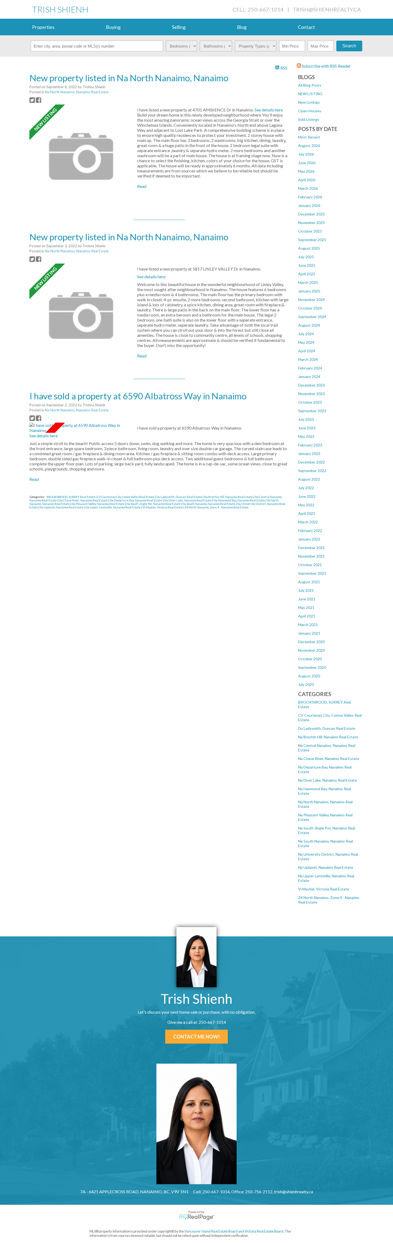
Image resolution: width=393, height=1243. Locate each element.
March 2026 (308, 188)
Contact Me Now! (196, 1037)
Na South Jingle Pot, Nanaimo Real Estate (153, 503)
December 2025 (311, 214)
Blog (241, 27)
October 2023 (310, 402)
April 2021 (306, 616)
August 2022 (309, 479)
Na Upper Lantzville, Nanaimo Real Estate (113, 507)
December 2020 (311, 641)
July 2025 (306, 256)
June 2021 (306, 599)
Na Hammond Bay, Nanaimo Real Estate (239, 500)
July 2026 (306, 154)
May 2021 (306, 607)
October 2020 (310, 659)
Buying (113, 27)
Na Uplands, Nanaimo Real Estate (325, 867)
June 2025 (306, 265)
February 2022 (310, 530)
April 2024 (306, 351)
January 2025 (309, 291)
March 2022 (308, 522)
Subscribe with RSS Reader (326, 65)
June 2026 (306, 162)
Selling (179, 27)
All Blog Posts (309, 85)
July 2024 (306, 333)
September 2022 (312, 470)
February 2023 (310, 445)
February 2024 (310, 368)
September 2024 (312, 316)
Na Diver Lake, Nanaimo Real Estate (327, 780)
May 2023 (306, 436)
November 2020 (311, 650)
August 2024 (309, 325)
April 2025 (306, 274)
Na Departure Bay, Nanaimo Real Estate (136, 500)
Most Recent (309, 137)
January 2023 (309, 453)
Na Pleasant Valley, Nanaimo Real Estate (98, 503)
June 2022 (306, 496)
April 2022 (306, 513)
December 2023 (311, 385)
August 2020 (309, 676)
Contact (306, 27)
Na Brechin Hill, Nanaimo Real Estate (328, 737)
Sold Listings (308, 119)
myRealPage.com (197, 1217)
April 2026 (306, 179)
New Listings (309, 102)
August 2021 (309, 582)
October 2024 (310, 308)
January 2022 (309, 539)
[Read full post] (81, 157)
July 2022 (306, 487)
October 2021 (310, 564)
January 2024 (309, 376)
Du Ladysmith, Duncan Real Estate (326, 728)
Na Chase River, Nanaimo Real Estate (328, 758)
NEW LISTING (310, 93)
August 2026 (309, 145)
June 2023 (306, 428)
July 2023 (306, 419)
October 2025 (310, 231)
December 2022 (311, 462)
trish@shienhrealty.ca (327, 9)
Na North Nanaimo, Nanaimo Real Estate (77, 92)
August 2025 (309, 248)
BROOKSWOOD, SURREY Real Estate (71, 497)
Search (349, 46)
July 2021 (306, 590)
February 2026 (310, 197)
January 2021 (309, 633)
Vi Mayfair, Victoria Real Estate (323, 889)
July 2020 (306, 684)
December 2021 (311, 547)
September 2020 (312, 667)
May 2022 (306, 505)
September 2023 (312, 410)
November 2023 (311, 393)
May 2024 (306, 342)
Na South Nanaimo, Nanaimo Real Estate (209, 503)
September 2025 (312, 239)
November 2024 (311, 299)
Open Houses (309, 111)
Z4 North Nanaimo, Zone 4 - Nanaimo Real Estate (217, 507)
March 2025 (308, 282)
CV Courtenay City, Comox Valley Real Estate (126, 497)
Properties (43, 27)
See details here (269, 109)
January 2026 (309, 205)
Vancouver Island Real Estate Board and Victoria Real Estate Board (233, 1231)
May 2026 (306, 171)
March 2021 (308, 624)
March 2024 (308, 359)
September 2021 (312, 573)
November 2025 (311, 222)
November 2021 (311, 556)
